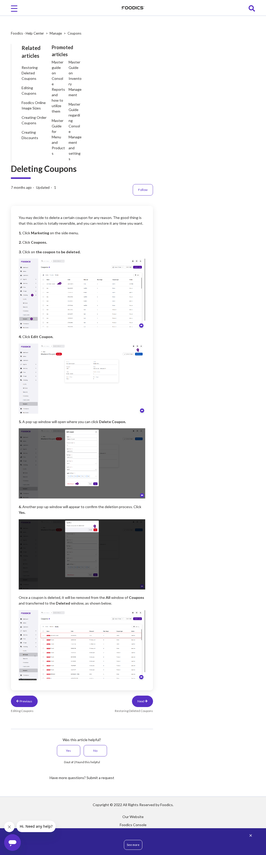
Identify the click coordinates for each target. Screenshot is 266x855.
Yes (68, 751)
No (95, 751)
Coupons (74, 33)
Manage (56, 33)
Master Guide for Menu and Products (58, 137)
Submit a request (100, 777)
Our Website (133, 816)
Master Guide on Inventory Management (75, 78)
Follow (143, 190)
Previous (25, 701)
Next (141, 701)
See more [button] (133, 844)
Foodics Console (133, 824)
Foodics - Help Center (27, 33)
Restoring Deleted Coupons (30, 73)
